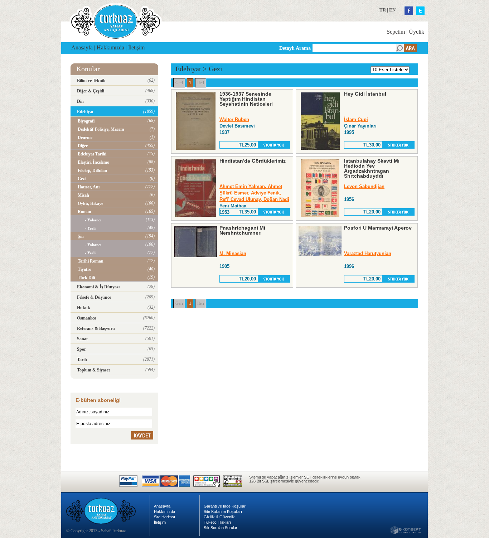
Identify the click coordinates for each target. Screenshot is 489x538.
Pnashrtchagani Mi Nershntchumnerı (242, 230)
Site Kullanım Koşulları (223, 511)
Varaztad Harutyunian (367, 253)
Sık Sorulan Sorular (220, 527)
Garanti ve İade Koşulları (225, 506)
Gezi (215, 69)
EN (392, 10)
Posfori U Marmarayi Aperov (378, 228)
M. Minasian (232, 253)
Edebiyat (188, 69)
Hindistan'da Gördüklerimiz (252, 161)
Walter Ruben (234, 119)
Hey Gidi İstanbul (365, 94)
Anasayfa (82, 47)
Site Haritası (164, 517)
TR (382, 10)
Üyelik (416, 32)
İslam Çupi (356, 119)
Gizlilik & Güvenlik (219, 517)
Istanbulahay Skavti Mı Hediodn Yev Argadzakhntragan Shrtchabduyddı (372, 168)
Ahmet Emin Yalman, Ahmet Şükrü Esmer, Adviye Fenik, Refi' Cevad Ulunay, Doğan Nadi (254, 193)
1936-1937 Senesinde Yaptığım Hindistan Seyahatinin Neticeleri (246, 99)
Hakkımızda (110, 47)
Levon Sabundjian (364, 186)
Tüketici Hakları (217, 522)
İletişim (136, 47)
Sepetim (396, 32)
